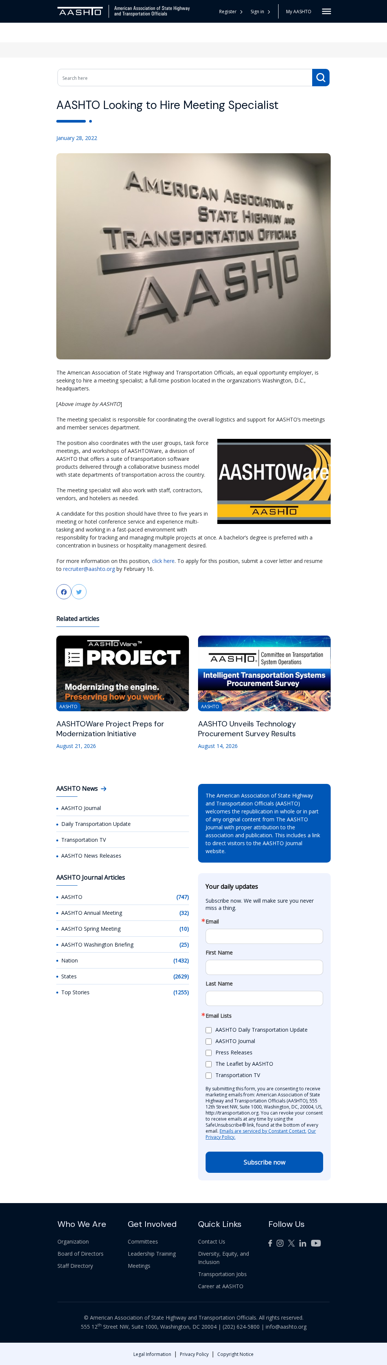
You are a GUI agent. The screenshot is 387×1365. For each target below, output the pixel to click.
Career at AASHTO (220, 1286)
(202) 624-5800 (241, 1326)
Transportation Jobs (222, 1274)
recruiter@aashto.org (89, 568)
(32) (184, 912)
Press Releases (233, 1052)
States (69, 976)
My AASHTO (298, 11)
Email (212, 921)
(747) (182, 896)
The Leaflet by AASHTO (244, 1063)
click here (163, 560)
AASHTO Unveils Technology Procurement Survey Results (247, 728)
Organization (73, 1241)
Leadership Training (152, 1253)
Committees (143, 1241)
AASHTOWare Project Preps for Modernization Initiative (110, 728)
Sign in (257, 11)
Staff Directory (75, 1265)
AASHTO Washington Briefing (97, 944)
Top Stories (75, 992)
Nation (69, 960)
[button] (261, 12)
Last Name (219, 983)
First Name (219, 952)
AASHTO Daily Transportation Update (261, 1029)
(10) (184, 928)
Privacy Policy (194, 1354)
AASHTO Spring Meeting (91, 928)
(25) (184, 944)
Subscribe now (264, 1162)
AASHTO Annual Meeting (91, 912)
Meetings (139, 1265)
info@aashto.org (286, 1326)
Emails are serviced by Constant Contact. (263, 1131)
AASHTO (71, 896)
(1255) (181, 992)
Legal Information (152, 1354)
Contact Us (211, 1241)
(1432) (181, 960)
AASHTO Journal (81, 808)
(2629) (181, 976)
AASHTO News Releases (91, 855)
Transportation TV (83, 839)
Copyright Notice (235, 1354)
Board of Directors (80, 1253)
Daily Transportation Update (96, 823)
